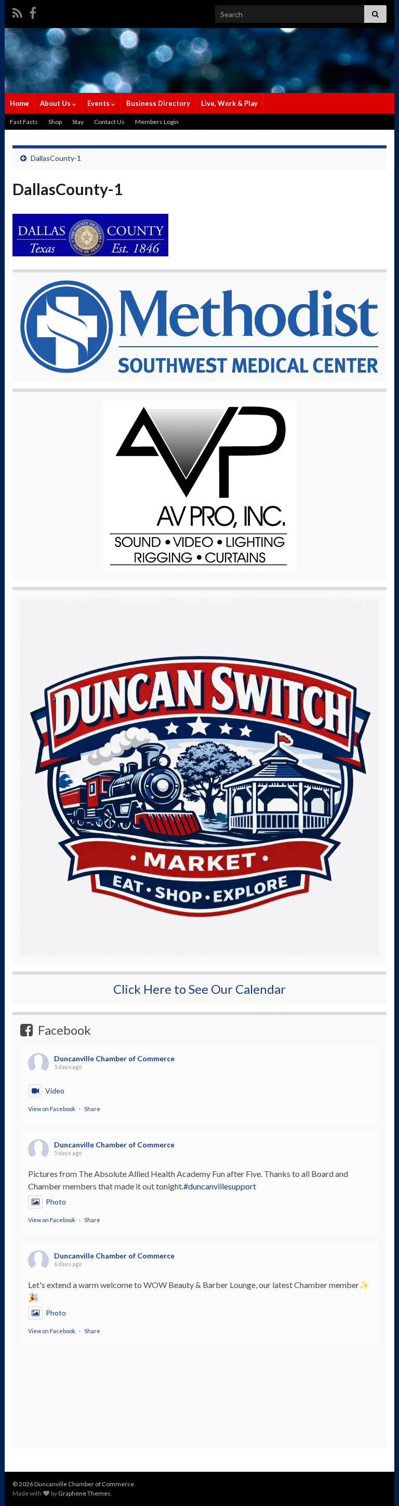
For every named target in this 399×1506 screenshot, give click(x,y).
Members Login (157, 122)
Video (54, 1090)
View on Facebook (51, 1108)
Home (19, 103)
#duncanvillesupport (219, 1186)
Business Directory (158, 103)
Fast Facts (24, 122)
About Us (56, 103)
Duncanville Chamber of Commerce (114, 1058)
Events (99, 103)
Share (92, 1108)
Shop (55, 122)
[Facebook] (32, 11)
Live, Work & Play (229, 103)
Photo (56, 1201)
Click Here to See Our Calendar (199, 988)
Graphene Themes (84, 1493)
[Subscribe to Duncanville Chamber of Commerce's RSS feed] (17, 11)
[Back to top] (376, 1483)
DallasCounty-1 (56, 158)
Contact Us (109, 122)
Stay (78, 122)
